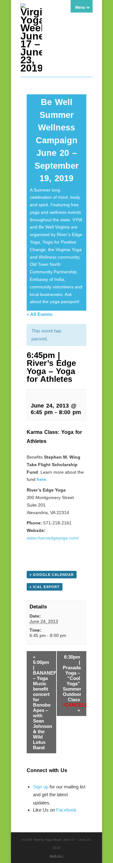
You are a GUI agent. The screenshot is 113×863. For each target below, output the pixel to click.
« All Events (39, 314)
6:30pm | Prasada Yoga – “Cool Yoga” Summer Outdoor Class (74, 683)
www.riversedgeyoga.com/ (53, 537)
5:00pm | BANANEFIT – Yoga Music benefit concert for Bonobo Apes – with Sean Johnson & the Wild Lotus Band (44, 702)
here (41, 479)
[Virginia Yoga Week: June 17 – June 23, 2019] (31, 68)
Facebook (66, 810)
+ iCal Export (45, 587)
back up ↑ (57, 855)
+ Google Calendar (52, 574)
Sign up (40, 786)
